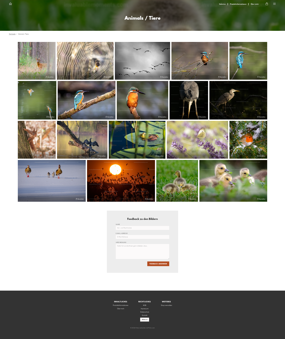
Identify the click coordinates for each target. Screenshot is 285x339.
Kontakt (144, 315)
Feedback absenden (158, 264)
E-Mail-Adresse (122, 233)
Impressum (145, 309)
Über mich (255, 4)
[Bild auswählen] (20, 77)
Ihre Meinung (121, 242)
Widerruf (144, 319)
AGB (144, 305)
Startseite (12, 34)
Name (118, 224)
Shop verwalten (166, 305)
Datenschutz (144, 312)
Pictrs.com (151, 328)
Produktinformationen (238, 4)
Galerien (222, 4)
